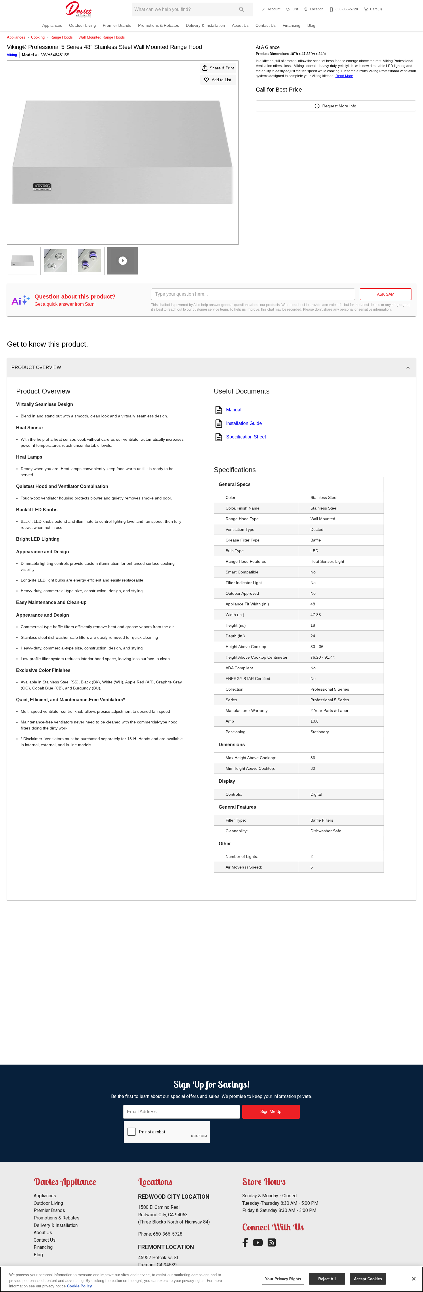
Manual (233, 409)
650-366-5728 (167, 1234)
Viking (12, 55)
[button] (263, 9)
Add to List (221, 79)
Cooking (38, 37)
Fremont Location (166, 1247)
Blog (311, 25)
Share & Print (222, 68)
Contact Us (266, 25)
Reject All (327, 1278)
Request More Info (339, 106)
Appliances (52, 25)
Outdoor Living (82, 25)
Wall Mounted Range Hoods (102, 37)
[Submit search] (242, 9)
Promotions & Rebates (158, 25)
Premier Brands (117, 25)
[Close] (413, 1278)
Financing (291, 25)
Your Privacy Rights (283, 1278)
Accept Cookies (368, 1278)
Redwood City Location (173, 1196)
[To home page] (78, 9)
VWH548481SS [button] (55, 54)
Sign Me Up (270, 1111)
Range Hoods (61, 37)
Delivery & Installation (205, 25)
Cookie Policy (79, 1286)
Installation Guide (244, 423)
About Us (240, 25)
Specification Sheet (246, 436)
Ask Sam (386, 294)
